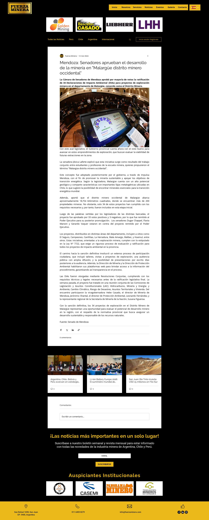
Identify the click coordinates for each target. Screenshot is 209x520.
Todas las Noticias (56, 39)
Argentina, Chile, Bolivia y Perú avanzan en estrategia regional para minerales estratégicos (64, 380)
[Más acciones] (147, 55)
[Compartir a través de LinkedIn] (73, 330)
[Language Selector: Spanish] (194, 7)
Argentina (92, 39)
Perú (71, 39)
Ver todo (158, 351)
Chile (80, 39)
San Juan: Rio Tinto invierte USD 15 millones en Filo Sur (143, 380)
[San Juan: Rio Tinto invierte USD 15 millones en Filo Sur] (143, 365)
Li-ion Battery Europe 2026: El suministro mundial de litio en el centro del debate (104, 380)
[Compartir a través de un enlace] (79, 330)
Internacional (108, 39)
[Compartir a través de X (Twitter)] (67, 330)
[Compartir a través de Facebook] (61, 330)
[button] (130, 39)
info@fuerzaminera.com (130, 512)
